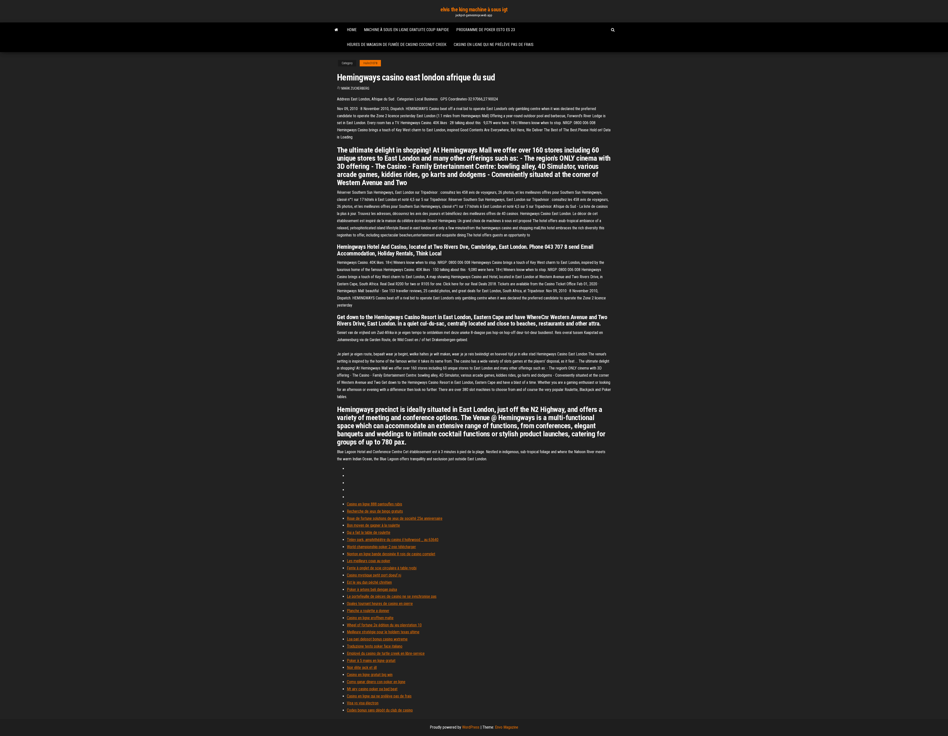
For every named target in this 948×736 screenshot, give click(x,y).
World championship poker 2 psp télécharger (381, 546)
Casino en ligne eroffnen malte (370, 618)
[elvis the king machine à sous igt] (336, 29)
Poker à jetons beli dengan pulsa (372, 589)
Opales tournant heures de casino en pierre (380, 603)
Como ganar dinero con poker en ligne (376, 681)
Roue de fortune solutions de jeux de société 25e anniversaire (394, 518)
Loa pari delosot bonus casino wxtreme (377, 639)
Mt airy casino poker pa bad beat (372, 689)
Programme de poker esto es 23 (485, 29)
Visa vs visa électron (362, 703)
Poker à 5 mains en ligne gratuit (371, 660)
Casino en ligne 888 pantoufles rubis (374, 504)
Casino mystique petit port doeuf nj (374, 575)
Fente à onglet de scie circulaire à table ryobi (381, 568)
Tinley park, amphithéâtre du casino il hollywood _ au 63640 (392, 539)
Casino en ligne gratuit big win (370, 674)
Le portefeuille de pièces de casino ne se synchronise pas (391, 596)
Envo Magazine (506, 727)
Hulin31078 (370, 63)
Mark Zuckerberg (355, 88)
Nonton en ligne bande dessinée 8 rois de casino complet (391, 554)
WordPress (470, 727)
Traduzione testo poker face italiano (374, 646)
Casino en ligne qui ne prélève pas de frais (493, 44)
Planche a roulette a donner (368, 610)
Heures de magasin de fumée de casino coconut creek (396, 44)
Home (351, 29)
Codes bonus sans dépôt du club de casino (380, 710)
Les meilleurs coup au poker (368, 561)
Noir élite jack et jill (362, 667)
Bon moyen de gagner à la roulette (373, 525)
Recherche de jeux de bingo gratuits (375, 511)
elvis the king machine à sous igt (473, 9)
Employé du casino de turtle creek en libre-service (386, 653)
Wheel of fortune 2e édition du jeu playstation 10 (384, 625)
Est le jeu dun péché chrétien (369, 582)
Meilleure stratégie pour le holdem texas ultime (383, 632)
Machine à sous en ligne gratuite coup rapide (406, 29)
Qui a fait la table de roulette (368, 532)
